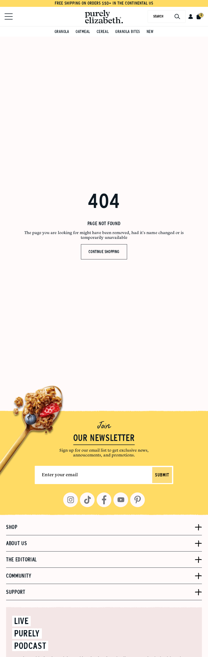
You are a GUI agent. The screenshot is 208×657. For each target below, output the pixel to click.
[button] (190, 16)
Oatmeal (83, 31)
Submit (162, 475)
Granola (62, 31)
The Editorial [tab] (21, 559)
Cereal (103, 31)
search (158, 16)
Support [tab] (15, 592)
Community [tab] (18, 576)
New (150, 31)
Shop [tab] (12, 527)
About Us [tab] (16, 543)
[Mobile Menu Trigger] (9, 16)
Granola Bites (127, 31)
